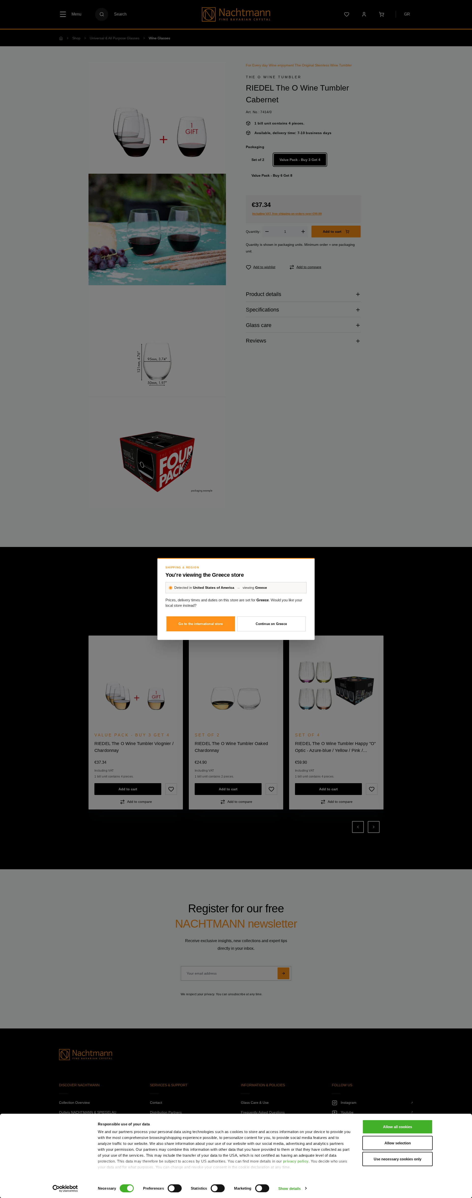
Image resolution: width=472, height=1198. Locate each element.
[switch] (175, 1188)
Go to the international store (200, 624)
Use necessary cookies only (397, 1159)
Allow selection (397, 1143)
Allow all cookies (397, 1127)
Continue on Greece (271, 624)
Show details (289, 1188)
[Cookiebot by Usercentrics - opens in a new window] (65, 1188)
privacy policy (296, 1161)
